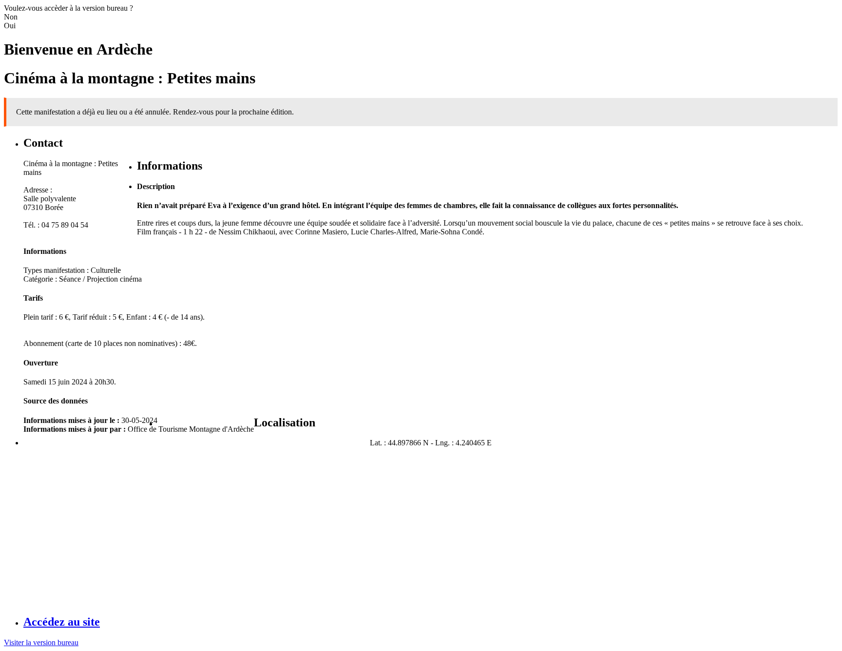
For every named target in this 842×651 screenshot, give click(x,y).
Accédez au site (61, 621)
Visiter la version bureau (41, 642)
